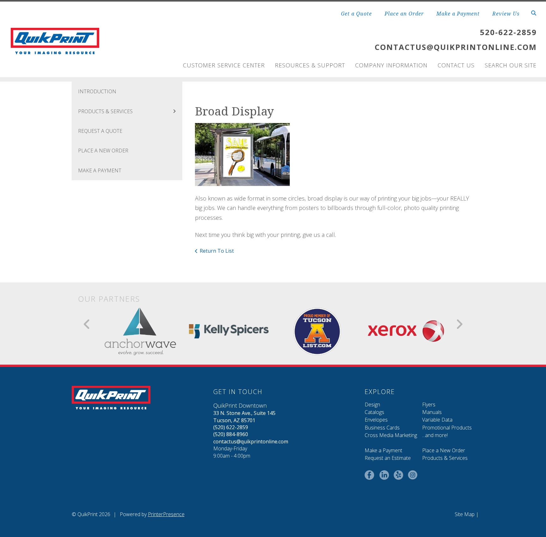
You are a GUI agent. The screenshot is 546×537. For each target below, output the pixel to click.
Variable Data (437, 419)
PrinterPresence (166, 514)
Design (372, 404)
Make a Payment (458, 13)
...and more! (435, 435)
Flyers (428, 404)
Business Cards (382, 427)
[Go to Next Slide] (459, 324)
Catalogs (374, 412)
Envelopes (376, 419)
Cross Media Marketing (391, 435)
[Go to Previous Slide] (87, 324)
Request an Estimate (388, 457)
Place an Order (404, 13)
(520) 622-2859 (230, 427)
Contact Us (456, 65)
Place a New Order (443, 450)
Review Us (505, 13)
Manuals (432, 412)
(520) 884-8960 (230, 434)
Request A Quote (100, 130)
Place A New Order (103, 150)
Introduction (97, 91)
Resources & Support (310, 65)
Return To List (217, 250)
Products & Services (105, 111)
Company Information (391, 65)
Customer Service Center (224, 65)
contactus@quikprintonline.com (250, 441)
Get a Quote (356, 13)
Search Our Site (511, 65)
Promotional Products (447, 427)
